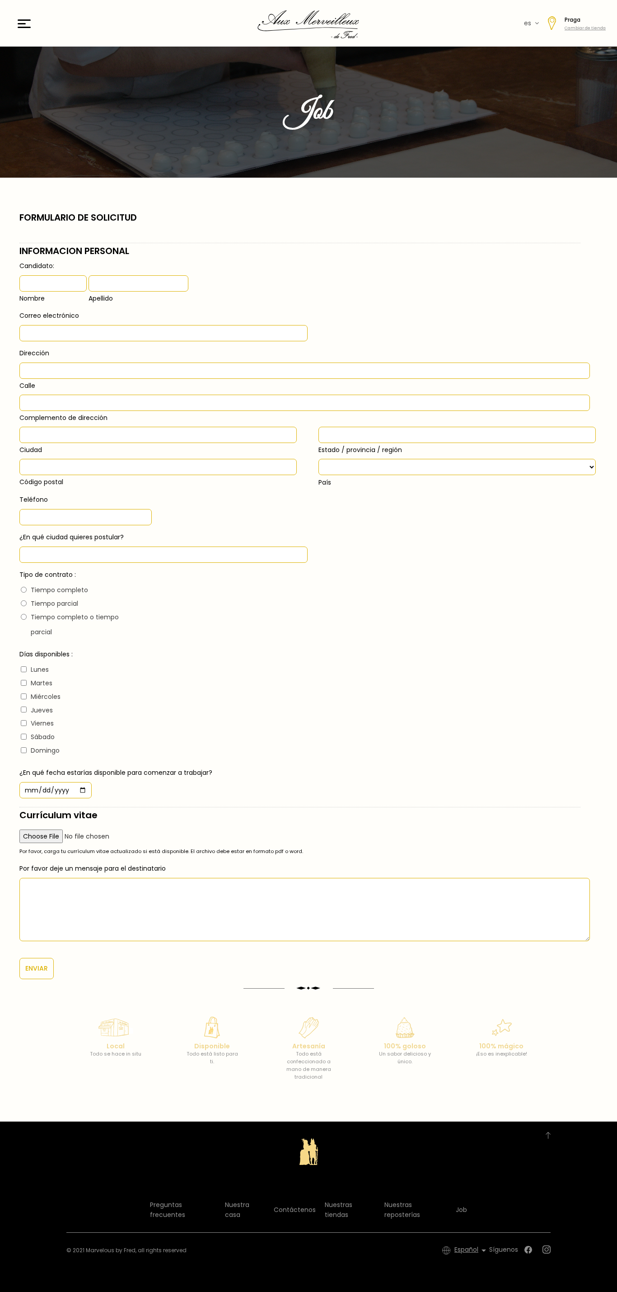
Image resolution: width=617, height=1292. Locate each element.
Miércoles (46, 696)
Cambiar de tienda (585, 28)
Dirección (34, 353)
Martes (41, 683)
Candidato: (36, 265)
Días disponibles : (46, 654)
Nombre (32, 298)
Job (461, 1209)
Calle (27, 385)
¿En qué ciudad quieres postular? (71, 537)
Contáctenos (295, 1209)
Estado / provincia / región (360, 449)
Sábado (43, 736)
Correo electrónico (49, 315)
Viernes (42, 723)
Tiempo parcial (54, 603)
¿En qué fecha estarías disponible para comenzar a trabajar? (115, 772)
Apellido (101, 298)
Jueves (42, 710)
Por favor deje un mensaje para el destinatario (92, 868)
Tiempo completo (59, 589)
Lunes (40, 669)
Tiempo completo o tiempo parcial (75, 625)
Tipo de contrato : (47, 574)
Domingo (45, 750)
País (324, 482)
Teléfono (33, 499)
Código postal (41, 481)
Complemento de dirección (63, 417)
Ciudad (30, 449)
